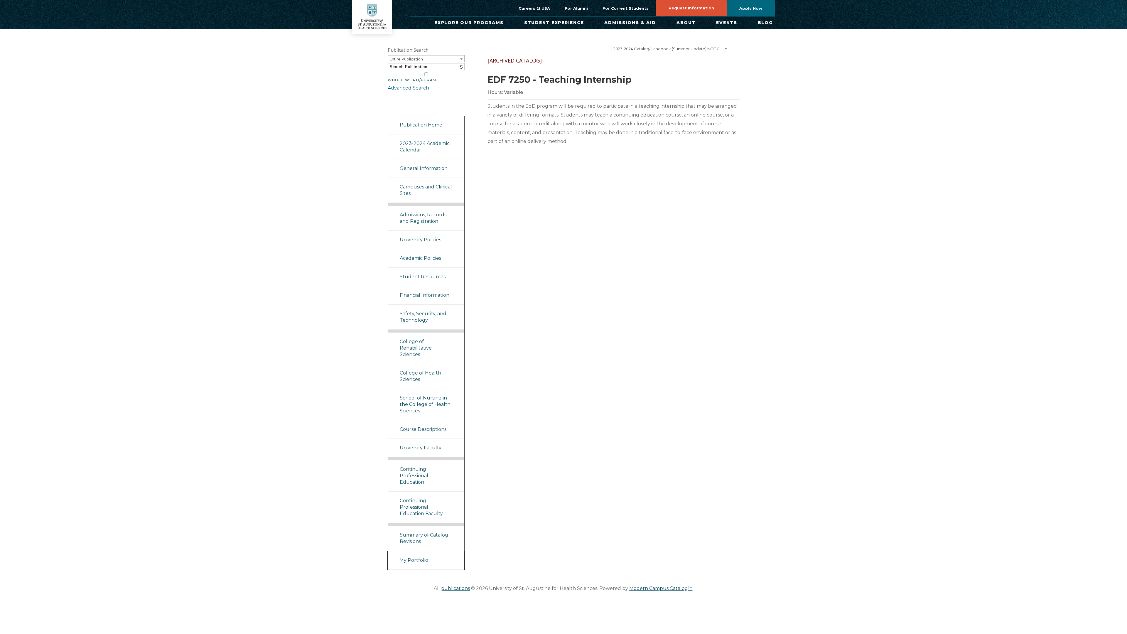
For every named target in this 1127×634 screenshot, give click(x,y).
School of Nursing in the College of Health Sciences (425, 404)
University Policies (420, 239)
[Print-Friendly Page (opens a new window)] (715, 66)
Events (726, 22)
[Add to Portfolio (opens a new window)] (700, 66)
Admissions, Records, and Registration (423, 218)
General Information (424, 168)
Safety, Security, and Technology (423, 317)
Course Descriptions (423, 429)
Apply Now (750, 8)
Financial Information (424, 295)
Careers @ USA (534, 8)
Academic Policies (420, 258)
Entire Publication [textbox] (406, 59)
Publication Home (421, 125)
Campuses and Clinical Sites (426, 190)
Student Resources (423, 276)
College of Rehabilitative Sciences (416, 348)
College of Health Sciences (420, 376)
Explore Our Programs (469, 22)
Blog (765, 22)
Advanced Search (408, 88)
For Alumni (576, 8)
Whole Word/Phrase (413, 80)
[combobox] (670, 48)
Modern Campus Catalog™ (661, 588)
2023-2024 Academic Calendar (425, 147)
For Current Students (626, 8)
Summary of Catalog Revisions (424, 538)
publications (455, 588)
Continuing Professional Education (414, 475)
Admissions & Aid (630, 22)
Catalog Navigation (414, 108)
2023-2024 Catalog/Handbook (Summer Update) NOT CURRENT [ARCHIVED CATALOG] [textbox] (671, 48)
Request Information (691, 8)
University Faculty (420, 448)
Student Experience (554, 22)
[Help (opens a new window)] (731, 66)
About (686, 22)
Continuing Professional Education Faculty (421, 507)
